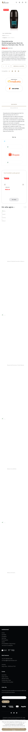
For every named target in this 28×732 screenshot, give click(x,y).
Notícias (4, 638)
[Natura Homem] (4, 572)
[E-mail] (16, 712)
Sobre (3, 642)
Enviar (5, 701)
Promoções (5, 640)
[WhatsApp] (13, 712)
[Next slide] (23, 184)
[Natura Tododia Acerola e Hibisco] (4, 261)
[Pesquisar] (16, 2)
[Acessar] (19, 2)
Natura (7, 35)
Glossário (4, 636)
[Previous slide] (5, 184)
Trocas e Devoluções (7, 682)
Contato (4, 634)
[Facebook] (11, 712)
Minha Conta (5, 678)
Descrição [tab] (14, 104)
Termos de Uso (15, 723)
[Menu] (25, 2)
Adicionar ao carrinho (18, 66)
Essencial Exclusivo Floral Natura (15, 365)
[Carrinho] (22, 2)
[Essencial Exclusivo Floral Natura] (4, 365)
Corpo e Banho (10, 37)
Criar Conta (5, 676)
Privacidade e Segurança (8, 643)
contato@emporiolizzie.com (9, 660)
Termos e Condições (7, 645)
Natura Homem (11, 572)
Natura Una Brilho (11, 469)
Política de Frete (6, 680)
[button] (9, 71)
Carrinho (4, 675)
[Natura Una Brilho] (4, 469)
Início (3, 632)
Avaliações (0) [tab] (14, 108)
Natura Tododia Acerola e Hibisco (15, 261)
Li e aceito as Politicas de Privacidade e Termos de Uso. (14, 729)
